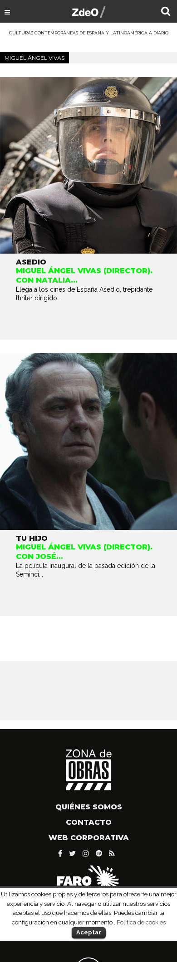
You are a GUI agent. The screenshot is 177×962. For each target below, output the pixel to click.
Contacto (89, 822)
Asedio (31, 262)
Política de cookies (141, 922)
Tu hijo (32, 538)
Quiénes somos (88, 807)
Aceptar (88, 932)
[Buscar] (165, 12)
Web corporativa (89, 837)
